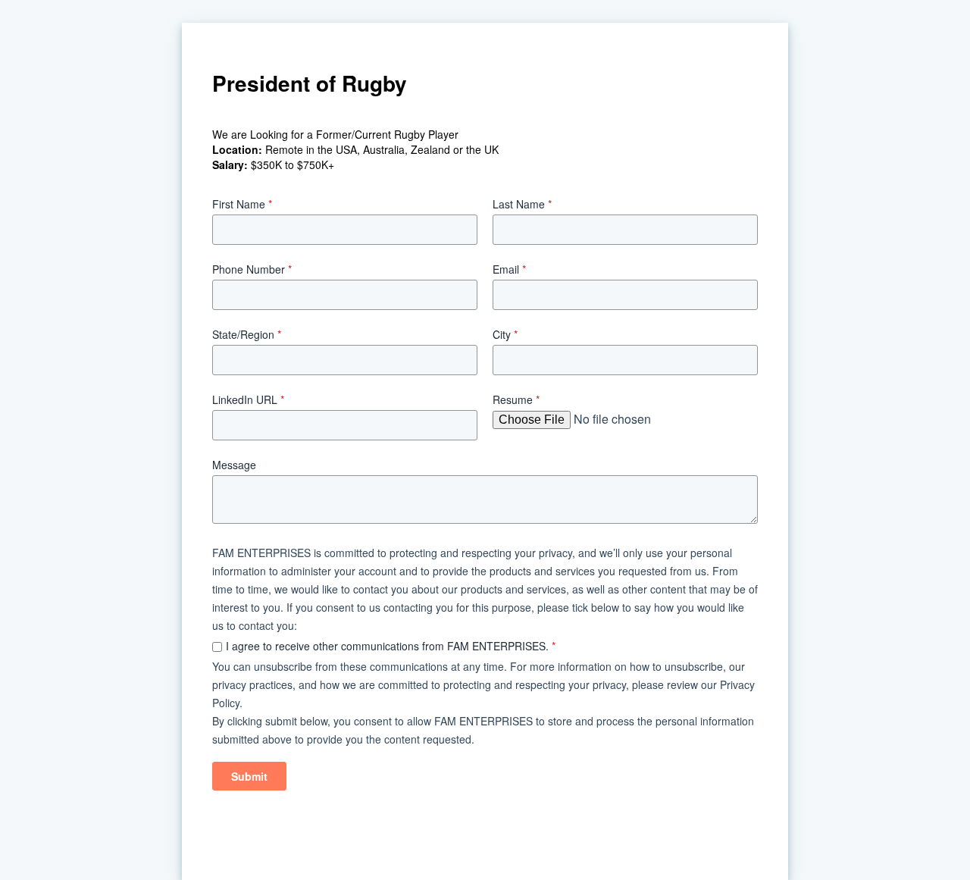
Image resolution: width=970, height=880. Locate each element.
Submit (249, 776)
